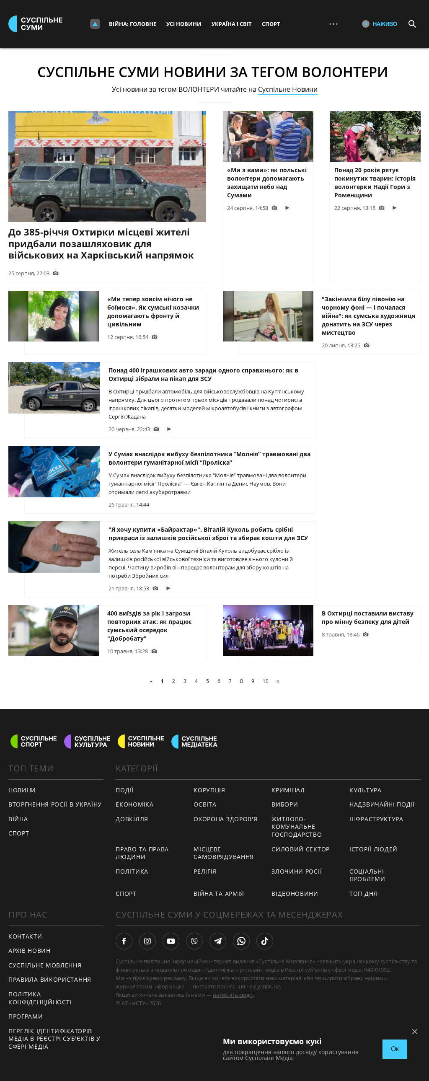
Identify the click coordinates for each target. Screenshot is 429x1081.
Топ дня (363, 893)
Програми (25, 1016)
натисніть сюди (233, 994)
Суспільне (267, 986)
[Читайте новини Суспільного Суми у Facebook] (124, 941)
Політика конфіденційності (40, 998)
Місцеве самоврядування (224, 853)
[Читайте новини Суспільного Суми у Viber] (194, 941)
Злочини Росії (296, 871)
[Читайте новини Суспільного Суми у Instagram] (147, 941)
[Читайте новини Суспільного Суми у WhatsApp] (241, 941)
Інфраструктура (376, 819)
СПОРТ (18, 833)
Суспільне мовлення (45, 965)
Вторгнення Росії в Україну (55, 804)
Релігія (205, 871)
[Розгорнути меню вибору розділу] (95, 24)
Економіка (134, 804)
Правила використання (49, 979)
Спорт (271, 24)
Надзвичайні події (382, 804)
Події (125, 790)
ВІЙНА (18, 819)
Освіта (205, 804)
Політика (132, 871)
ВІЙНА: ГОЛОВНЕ (132, 24)
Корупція (209, 790)
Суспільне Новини (288, 89)
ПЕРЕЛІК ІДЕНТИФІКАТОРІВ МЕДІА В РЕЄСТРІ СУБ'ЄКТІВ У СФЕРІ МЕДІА (54, 1038)
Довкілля (132, 819)
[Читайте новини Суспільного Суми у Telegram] (217, 941)
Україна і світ (232, 24)
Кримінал (288, 790)
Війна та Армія (219, 893)
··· (333, 23)
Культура (365, 790)
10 (266, 681)
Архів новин (29, 950)
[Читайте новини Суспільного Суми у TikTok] (264, 941)
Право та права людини (142, 853)
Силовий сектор (300, 849)
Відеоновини (294, 893)
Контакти (25, 936)
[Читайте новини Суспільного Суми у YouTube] (171, 941)
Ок (395, 1049)
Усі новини (184, 24)
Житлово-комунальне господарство (296, 826)
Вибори (284, 804)
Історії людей (373, 849)
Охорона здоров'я (225, 819)
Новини (22, 790)
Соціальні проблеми (367, 875)
